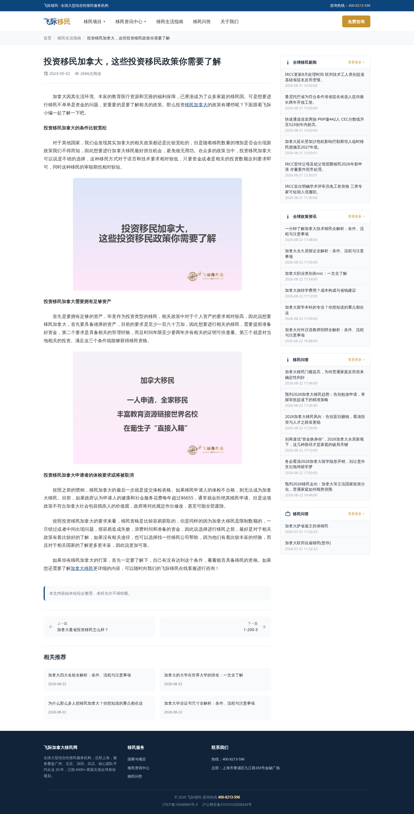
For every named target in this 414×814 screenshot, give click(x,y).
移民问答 (202, 21)
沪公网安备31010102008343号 (227, 804)
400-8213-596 (359, 5)
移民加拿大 (196, 104)
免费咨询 (356, 21)
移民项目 (95, 21)
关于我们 (230, 21)
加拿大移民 (82, 568)
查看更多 (355, 62)
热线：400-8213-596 (228, 759)
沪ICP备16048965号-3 (180, 804)
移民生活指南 (169, 21)
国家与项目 (137, 759)
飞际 (57, 21)
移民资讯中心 (131, 21)
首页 (48, 38)
